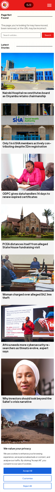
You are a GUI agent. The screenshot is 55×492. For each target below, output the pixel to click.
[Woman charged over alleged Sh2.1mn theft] (27, 290)
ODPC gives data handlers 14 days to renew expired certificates (26, 195)
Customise (27, 478)
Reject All (27, 486)
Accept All (27, 470)
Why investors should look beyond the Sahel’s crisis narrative (27, 400)
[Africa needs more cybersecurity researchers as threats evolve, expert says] (27, 340)
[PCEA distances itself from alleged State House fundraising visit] (27, 240)
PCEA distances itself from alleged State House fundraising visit (25, 245)
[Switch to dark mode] (29, 5)
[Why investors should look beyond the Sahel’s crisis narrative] (27, 394)
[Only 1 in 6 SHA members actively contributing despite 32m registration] (27, 139)
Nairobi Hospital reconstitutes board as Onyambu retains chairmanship (26, 94)
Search (48, 35)
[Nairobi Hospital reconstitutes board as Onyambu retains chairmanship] (27, 88)
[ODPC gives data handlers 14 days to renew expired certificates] (27, 189)
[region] (27, 468)
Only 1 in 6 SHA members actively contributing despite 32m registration (27, 145)
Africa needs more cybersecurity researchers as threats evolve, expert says (26, 348)
